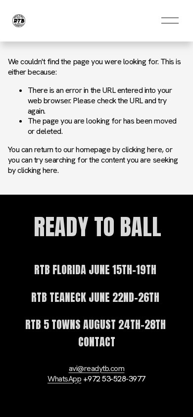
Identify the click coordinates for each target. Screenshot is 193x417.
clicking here (142, 149)
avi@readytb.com (97, 369)
